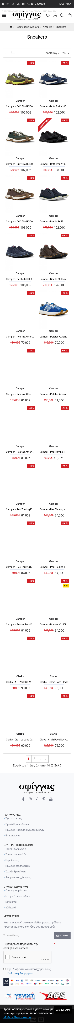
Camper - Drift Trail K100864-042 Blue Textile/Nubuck (54, 106)
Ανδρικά (47, 26)
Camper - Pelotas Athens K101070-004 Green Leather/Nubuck (20, 452)
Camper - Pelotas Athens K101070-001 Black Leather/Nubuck (20, 394)
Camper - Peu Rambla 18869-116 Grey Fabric (54, 452)
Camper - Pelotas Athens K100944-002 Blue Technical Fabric (54, 336)
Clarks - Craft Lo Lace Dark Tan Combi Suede (20, 739)
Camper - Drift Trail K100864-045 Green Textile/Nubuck (20, 164)
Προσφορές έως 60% (27, 26)
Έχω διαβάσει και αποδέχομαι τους (29, 971)
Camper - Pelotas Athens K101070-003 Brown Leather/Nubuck (54, 394)
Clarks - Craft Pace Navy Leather (54, 739)
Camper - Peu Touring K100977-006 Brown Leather (20, 509)
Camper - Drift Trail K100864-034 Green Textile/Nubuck (20, 106)
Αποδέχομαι (63, 1010)
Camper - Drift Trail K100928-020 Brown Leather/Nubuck (20, 221)
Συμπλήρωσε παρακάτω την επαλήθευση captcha (20, 946)
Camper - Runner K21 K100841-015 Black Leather (54, 624)
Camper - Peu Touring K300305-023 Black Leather (54, 509)
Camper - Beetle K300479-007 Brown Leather (54, 279)
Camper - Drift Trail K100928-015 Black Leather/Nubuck (54, 164)
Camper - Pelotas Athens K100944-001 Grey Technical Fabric (20, 336)
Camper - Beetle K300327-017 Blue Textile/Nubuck (20, 279)
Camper (20, 100)
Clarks (20, 676)
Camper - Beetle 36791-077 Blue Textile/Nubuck (54, 221)
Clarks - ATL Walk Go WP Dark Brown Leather (20, 682)
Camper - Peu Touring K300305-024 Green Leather (20, 567)
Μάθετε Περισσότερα (17, 1017)
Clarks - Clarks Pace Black (54, 682)
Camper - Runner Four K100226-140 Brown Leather (20, 624)
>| (46, 759)
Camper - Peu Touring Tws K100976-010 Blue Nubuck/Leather (54, 567)
